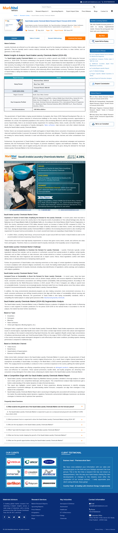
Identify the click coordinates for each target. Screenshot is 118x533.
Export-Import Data (72, 11)
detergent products (62, 367)
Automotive (64, 507)
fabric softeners (49, 125)
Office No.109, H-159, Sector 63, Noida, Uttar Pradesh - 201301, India (102, 519)
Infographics (35, 512)
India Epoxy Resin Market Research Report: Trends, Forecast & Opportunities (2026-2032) (101, 116)
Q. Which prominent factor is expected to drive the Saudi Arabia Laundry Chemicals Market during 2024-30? (40, 419)
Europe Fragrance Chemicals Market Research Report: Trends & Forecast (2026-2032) (101, 110)
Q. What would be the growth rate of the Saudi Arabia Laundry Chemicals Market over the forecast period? (40, 407)
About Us (30, 11)
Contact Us (104, 11)
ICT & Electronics (65, 512)
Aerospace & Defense (67, 504)
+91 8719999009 (109, 2)
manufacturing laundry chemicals (54, 298)
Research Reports (41, 11)
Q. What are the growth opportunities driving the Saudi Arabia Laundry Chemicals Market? (34, 440)
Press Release (86, 11)
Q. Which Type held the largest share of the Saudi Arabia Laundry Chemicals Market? (33, 430)
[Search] (94, 7)
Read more (77, 27)
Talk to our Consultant (102, 124)
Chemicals (63, 518)
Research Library (25, 15)
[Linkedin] (4, 517)
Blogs (96, 11)
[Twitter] (14, 517)
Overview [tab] (14, 38)
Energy (62, 515)
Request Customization (102, 83)
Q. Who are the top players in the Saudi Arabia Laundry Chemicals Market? (29, 425)
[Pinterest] (24, 517)
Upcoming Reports (57, 11)
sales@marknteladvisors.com (91, 2)
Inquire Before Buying (101, 41)
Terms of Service (110, 529)
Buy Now (102, 36)
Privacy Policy (99, 529)
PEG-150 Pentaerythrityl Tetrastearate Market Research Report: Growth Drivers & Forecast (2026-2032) (101, 103)
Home (15, 15)
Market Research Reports (40, 504)
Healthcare (63, 510)
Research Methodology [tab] (55, 38)
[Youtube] (19, 517)
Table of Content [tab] (34, 38)
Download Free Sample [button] (75, 38)
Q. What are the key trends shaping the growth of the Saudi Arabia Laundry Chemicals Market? (36, 435)
